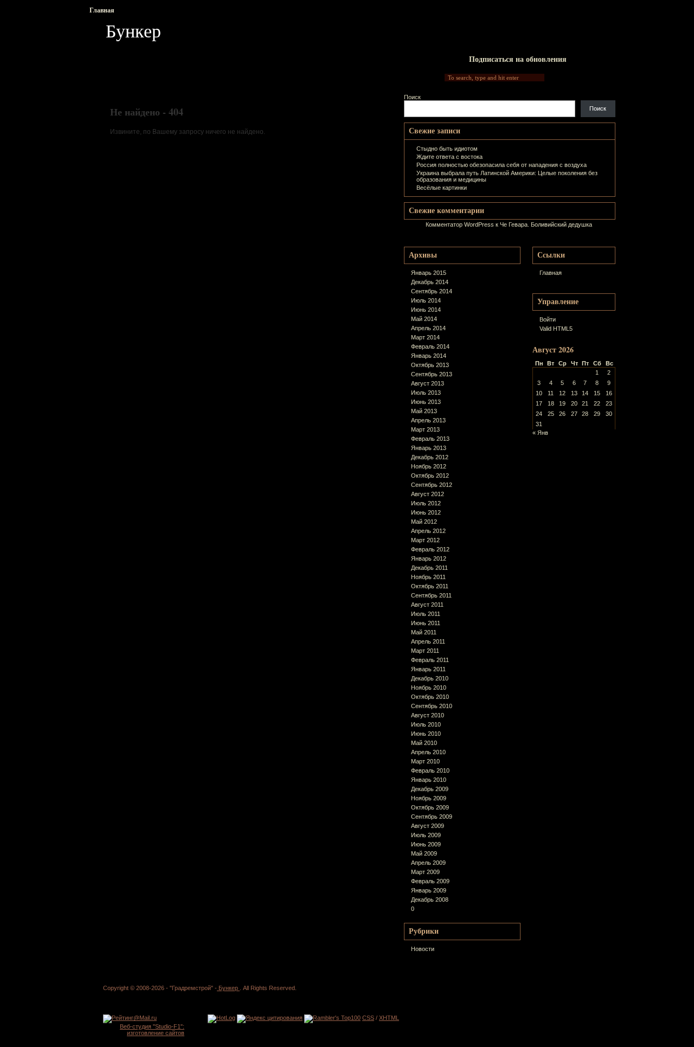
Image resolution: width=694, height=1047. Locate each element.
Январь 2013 (428, 448)
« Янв (540, 432)
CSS (368, 1017)
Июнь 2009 (426, 844)
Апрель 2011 (428, 641)
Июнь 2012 (426, 512)
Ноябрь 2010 (428, 687)
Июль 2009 (426, 835)
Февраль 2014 (430, 346)
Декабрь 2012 (429, 457)
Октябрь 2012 (430, 475)
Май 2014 (424, 319)
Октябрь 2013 (430, 365)
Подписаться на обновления (518, 59)
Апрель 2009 (428, 862)
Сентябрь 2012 (431, 484)
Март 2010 (425, 761)
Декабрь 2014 (429, 282)
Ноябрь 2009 (428, 798)
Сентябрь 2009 (431, 816)
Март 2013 (425, 429)
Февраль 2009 (430, 881)
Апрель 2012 (428, 531)
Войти (547, 319)
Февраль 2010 (430, 770)
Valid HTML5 (556, 328)
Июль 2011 (425, 614)
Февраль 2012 (430, 549)
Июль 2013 (426, 392)
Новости (422, 949)
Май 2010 (424, 743)
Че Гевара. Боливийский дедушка (546, 224)
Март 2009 (425, 872)
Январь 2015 (428, 272)
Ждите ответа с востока (449, 156)
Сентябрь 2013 (431, 374)
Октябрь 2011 (429, 586)
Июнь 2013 (426, 402)
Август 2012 (427, 494)
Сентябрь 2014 (431, 291)
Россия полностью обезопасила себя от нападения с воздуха (501, 165)
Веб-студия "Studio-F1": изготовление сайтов (152, 1029)
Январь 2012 (428, 558)
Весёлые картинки (441, 187)
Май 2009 (424, 853)
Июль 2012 (426, 503)
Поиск (412, 97)
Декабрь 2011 (429, 567)
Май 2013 (424, 411)
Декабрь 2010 (429, 678)
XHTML (389, 1017)
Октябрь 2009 (430, 807)
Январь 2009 (428, 890)
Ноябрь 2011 (428, 577)
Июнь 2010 (426, 733)
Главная (101, 10)
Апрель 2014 (428, 328)
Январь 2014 (428, 355)
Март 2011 (425, 650)
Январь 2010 (428, 779)
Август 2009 (427, 826)
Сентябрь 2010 (431, 706)
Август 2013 (427, 383)
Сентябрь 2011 (431, 595)
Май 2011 (423, 632)
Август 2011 (427, 604)
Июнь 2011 (425, 623)
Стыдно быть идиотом (447, 148)
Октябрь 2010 (430, 696)
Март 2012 (425, 540)
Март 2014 (425, 337)
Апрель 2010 (428, 752)
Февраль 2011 (430, 660)
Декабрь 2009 (429, 789)
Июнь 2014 (426, 309)
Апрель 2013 (428, 420)
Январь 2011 (428, 669)
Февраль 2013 (430, 438)
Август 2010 (427, 715)
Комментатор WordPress (460, 224)
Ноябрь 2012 (428, 466)
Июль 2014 (426, 300)
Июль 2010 (426, 724)
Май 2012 (424, 521)
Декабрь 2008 (429, 899)
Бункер (133, 30)
